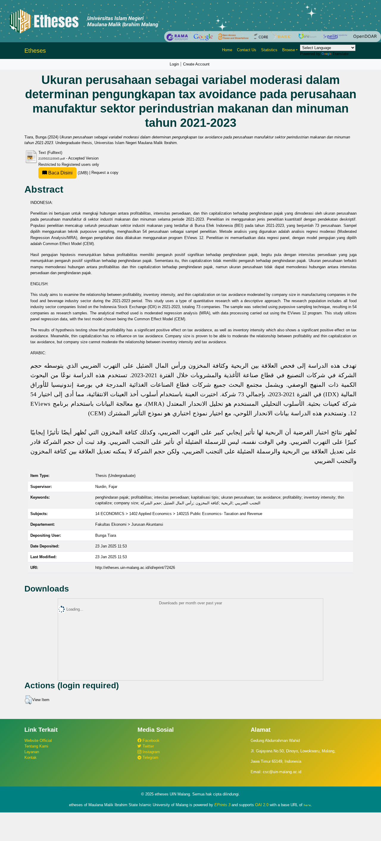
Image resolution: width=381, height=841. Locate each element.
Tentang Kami (36, 746)
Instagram (150, 752)
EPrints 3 (222, 805)
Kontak (30, 757)
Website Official (38, 740)
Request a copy (104, 173)
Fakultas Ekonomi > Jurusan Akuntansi (129, 524)
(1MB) (68, 173)
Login (174, 64)
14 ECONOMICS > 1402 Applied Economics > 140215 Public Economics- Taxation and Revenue (178, 513)
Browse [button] (288, 50)
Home (227, 50)
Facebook (150, 740)
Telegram (149, 757)
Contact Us (246, 50)
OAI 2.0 (261, 805)
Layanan (31, 752)
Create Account (196, 64)
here (307, 805)
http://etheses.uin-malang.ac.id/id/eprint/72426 (135, 567)
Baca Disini (60, 172)
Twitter (147, 746)
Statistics (269, 50)
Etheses (35, 50)
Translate (340, 54)
